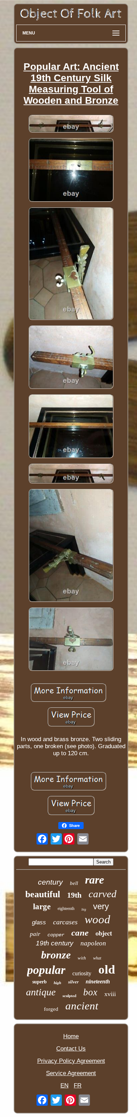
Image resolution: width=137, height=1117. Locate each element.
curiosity (81, 973)
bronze (56, 955)
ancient (81, 1006)
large (42, 906)
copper (55, 935)
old (106, 969)
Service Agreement (71, 1073)
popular (46, 969)
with (82, 958)
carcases (65, 922)
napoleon (93, 943)
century (50, 882)
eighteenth (66, 908)
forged (51, 1009)
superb (39, 981)
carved (103, 893)
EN (64, 1085)
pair (35, 934)
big (83, 909)
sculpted (69, 996)
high (57, 983)
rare (94, 879)
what (97, 958)
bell (74, 883)
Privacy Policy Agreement (71, 1061)
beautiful (42, 894)
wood (97, 919)
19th (74, 895)
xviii (110, 993)
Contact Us (71, 1048)
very (101, 906)
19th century (54, 943)
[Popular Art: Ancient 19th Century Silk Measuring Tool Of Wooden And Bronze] (71, 124)
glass (39, 922)
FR (77, 1085)
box (90, 992)
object (104, 933)
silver (73, 981)
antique (41, 992)
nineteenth (98, 981)
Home (71, 1036)
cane (80, 932)
